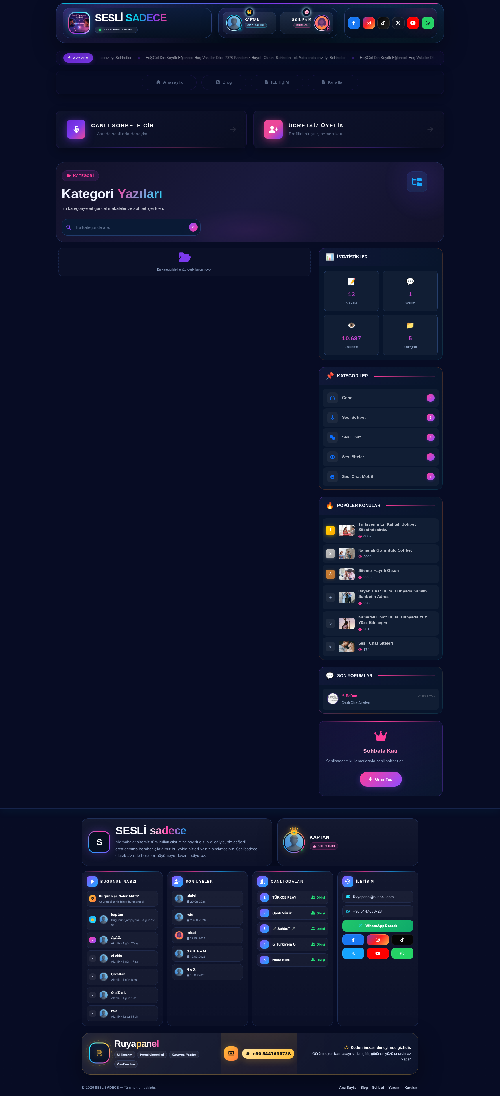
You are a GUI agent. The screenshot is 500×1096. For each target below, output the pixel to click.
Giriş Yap (384, 779)
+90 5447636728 (271, 1053)
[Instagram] (369, 23)
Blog (364, 1087)
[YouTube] (413, 23)
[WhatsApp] (428, 23)
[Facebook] (354, 23)
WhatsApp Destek (381, 926)
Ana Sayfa (347, 1087)
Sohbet (378, 1087)
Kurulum (411, 1087)
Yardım (394, 1087)
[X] (398, 23)
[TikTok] (383, 23)
